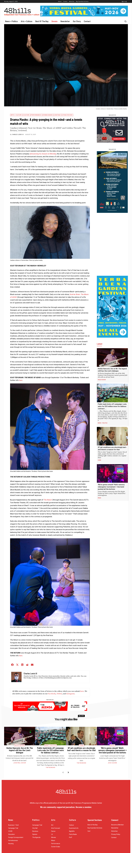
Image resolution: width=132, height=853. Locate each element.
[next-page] (68, 772)
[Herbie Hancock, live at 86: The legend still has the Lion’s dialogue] (112, 357)
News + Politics (102, 423)
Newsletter (114, 828)
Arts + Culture (16, 115)
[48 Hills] (22, 11)
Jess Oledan (112, 763)
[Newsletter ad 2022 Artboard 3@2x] (112, 142)
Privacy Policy (115, 834)
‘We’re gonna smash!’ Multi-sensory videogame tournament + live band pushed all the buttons (111, 486)
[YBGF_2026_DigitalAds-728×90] (84, 16)
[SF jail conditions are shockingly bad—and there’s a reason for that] (112, 436)
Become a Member (117, 825)
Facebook (52, 694)
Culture (26, 115)
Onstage (57, 115)
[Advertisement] (112, 244)
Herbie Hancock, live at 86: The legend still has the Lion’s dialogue (112, 369)
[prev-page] (63, 772)
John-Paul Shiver (19, 763)
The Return (48, 500)
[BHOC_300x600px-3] (112, 212)
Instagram (70, 694)
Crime (99, 460)
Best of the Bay (93, 825)
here (82, 691)
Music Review (102, 379)
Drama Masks (48, 115)
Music (99, 498)
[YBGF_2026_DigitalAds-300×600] (112, 337)
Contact (113, 837)
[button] (125, 21)
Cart (89, 831)
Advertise (114, 831)
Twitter (59, 694)
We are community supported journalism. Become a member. (66, 807)
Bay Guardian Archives (95, 828)
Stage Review (67, 115)
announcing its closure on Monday (43, 154)
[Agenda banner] (50, 710)
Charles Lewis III (18, 134)
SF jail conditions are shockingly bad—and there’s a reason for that (112, 448)
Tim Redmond (50, 767)
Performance (36, 115)
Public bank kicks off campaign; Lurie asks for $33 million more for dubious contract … (112, 406)
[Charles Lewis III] (16, 677)
